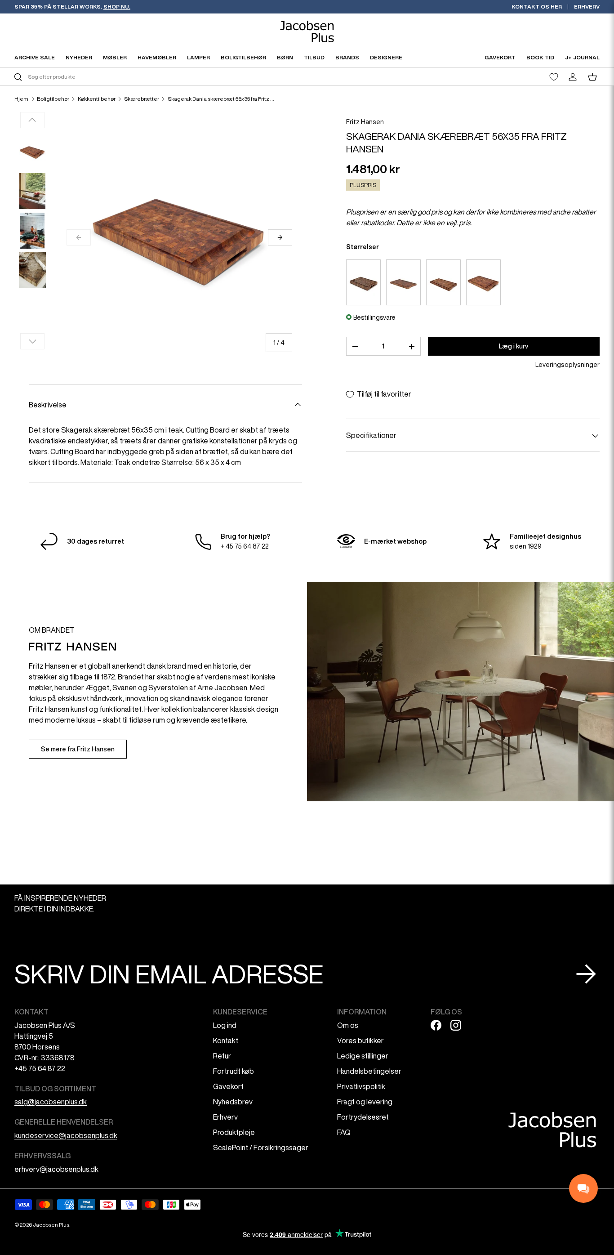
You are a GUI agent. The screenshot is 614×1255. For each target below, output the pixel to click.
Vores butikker (360, 1040)
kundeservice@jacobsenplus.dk (65, 1135)
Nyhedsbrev (233, 1101)
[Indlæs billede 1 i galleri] (32, 152)
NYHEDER (79, 57)
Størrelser (362, 247)
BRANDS (347, 57)
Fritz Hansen (365, 122)
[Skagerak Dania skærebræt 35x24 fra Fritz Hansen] (363, 282)
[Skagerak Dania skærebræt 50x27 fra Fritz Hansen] (443, 282)
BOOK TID (540, 57)
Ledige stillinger (362, 1055)
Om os (347, 1025)
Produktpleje (234, 1132)
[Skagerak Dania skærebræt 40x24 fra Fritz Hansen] (403, 282)
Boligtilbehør (53, 99)
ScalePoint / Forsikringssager (260, 1147)
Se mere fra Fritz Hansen (78, 749)
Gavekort (228, 1086)
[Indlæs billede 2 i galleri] (32, 191)
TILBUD (314, 57)
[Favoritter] (554, 77)
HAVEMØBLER (157, 57)
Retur (222, 1055)
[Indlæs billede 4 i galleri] (32, 270)
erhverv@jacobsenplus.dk (56, 1169)
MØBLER (115, 57)
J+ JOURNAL (582, 57)
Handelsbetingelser (369, 1071)
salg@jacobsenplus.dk (50, 1101)
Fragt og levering (364, 1101)
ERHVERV (587, 6)
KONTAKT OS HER (537, 6)
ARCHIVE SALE (34, 57)
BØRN (285, 57)
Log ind (224, 1025)
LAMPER (198, 57)
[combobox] (159, 76)
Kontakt (225, 1040)
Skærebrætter (141, 99)
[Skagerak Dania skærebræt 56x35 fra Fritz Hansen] (483, 282)
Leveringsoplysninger (567, 365)
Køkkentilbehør (97, 99)
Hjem (21, 99)
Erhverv (225, 1117)
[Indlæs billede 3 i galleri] (32, 231)
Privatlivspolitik (361, 1086)
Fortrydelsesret (363, 1117)
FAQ (344, 1132)
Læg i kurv (513, 346)
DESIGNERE (386, 57)
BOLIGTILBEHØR (243, 57)
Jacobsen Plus (51, 1225)
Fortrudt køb (233, 1071)
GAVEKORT (500, 57)
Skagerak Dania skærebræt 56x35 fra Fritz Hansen (222, 99)
